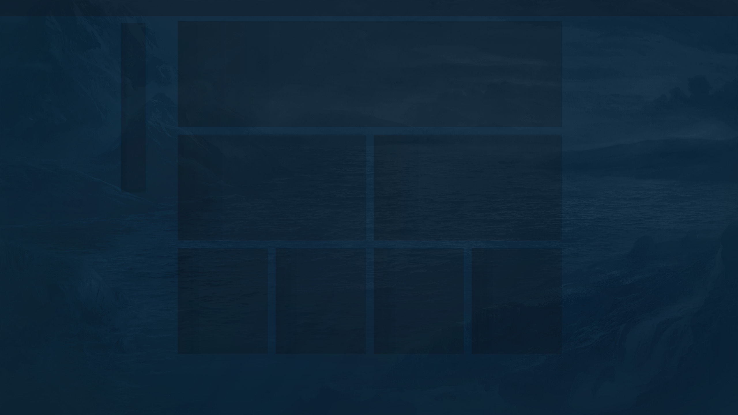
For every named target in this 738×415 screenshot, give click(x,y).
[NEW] (133, 35)
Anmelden (500, 8)
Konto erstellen (535, 8)
